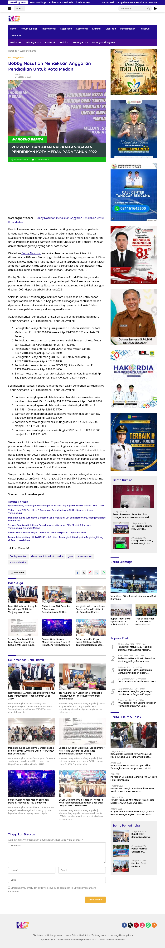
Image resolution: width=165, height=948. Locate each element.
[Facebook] (124, 925)
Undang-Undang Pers (103, 42)
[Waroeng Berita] (22, 18)
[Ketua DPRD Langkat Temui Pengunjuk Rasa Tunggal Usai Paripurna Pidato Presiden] (134, 735)
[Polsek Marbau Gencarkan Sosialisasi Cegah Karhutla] (121, 851)
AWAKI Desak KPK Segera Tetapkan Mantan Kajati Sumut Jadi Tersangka (137, 704)
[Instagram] (142, 925)
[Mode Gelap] (155, 8)
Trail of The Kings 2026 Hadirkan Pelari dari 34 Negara (145, 621)
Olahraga (111, 28)
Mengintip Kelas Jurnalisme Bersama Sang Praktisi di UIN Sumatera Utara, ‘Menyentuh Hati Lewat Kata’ (57, 519)
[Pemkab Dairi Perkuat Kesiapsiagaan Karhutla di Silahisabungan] (121, 866)
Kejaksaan (66, 28)
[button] (149, 8)
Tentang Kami (80, 42)
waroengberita (18, 562)
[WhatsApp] (148, 925)
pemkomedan (84, 556)
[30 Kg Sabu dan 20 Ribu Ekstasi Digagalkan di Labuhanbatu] (121, 528)
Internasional (49, 28)
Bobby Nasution (31, 253)
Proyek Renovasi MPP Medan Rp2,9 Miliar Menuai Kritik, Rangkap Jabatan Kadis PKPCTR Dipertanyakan (132, 813)
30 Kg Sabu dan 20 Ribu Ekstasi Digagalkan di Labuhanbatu (141, 527)
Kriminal (96, 28)
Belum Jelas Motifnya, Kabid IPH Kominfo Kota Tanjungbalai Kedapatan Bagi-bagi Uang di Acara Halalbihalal (55, 539)
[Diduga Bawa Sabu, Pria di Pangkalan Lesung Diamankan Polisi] (121, 543)
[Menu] (10, 8)
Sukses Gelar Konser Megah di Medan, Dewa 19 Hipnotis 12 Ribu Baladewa (47, 532)
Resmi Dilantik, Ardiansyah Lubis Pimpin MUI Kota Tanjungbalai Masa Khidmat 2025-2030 (56, 505)
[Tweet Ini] (84, 572)
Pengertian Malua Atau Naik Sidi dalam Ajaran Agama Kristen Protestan (135, 648)
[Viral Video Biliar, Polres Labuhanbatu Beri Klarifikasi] (134, 580)
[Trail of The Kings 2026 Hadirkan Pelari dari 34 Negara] (146, 610)
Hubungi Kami (33, 42)
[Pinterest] (136, 925)
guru (70, 556)
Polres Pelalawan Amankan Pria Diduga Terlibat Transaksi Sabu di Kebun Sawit (131, 516)
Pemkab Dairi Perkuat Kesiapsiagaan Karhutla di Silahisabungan (139, 865)
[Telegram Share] (96, 572)
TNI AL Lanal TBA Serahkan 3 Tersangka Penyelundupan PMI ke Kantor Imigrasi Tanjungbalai (50, 511)
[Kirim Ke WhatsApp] (103, 572)
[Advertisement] (57, 190)
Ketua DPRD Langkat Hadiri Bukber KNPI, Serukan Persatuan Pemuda (132, 790)
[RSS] (154, 925)
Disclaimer (15, 42)
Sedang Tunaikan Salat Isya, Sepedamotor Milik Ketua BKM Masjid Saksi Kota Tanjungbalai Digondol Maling (49, 526)
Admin (17, 74)
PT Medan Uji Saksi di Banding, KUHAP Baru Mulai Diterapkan (134, 778)
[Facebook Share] (77, 572)
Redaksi (64, 42)
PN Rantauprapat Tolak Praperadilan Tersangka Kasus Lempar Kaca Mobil (130, 767)
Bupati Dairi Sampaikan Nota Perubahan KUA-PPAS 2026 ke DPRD (92, 2)
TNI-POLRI (15, 35)
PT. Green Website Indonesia (110, 939)
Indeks (19, 8)
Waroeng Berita (16, 57)
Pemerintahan (127, 28)
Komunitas (82, 28)
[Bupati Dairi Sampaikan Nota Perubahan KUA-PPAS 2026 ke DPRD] (121, 836)
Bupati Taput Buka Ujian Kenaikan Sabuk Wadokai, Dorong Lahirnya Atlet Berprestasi (121, 621)
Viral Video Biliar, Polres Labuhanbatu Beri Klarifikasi (133, 597)
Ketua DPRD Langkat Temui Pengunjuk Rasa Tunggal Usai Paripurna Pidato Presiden (131, 755)
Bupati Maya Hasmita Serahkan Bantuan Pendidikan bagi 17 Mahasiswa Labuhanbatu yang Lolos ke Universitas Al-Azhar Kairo (136, 671)
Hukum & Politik (29, 28)
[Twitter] (130, 925)
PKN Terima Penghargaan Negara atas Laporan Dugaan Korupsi (136, 693)
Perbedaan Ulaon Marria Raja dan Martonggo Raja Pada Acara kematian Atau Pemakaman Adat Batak (136, 660)
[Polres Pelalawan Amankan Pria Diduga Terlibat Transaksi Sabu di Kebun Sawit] (133, 496)
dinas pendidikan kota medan (47, 556)
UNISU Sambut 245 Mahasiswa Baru (137, 681)
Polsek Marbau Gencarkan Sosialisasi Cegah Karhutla (140, 850)
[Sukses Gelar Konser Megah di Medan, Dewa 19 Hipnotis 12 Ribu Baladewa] (57, 627)
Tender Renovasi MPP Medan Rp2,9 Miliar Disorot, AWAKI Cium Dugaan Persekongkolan (132, 801)
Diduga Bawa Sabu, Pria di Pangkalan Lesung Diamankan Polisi (142, 542)
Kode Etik (50, 42)
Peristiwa (145, 28)
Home (13, 28)
